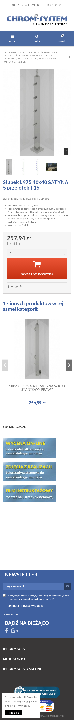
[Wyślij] (67, 586)
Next (69, 365)
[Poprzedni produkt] (68, 57)
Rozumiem (13, 712)
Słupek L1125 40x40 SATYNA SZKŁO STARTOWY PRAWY (37, 388)
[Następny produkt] (69, 57)
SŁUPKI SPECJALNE (14, 426)
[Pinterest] (21, 286)
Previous (5, 365)
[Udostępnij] (8, 286)
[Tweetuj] (12, 286)
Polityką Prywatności (17, 705)
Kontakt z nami (20, 5)
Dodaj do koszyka (39, 364)
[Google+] (16, 286)
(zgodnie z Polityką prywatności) (25, 605)
